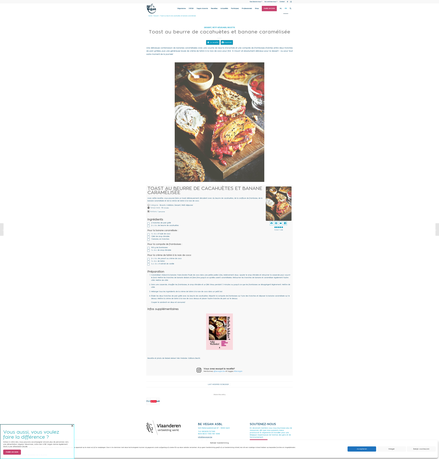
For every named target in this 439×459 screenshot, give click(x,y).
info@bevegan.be (205, 437)
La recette (213, 42)
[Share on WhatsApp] (149, 401)
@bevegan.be (219, 371)
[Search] (290, 9)
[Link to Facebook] (287, 1)
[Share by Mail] (159, 401)
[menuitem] (256, 1)
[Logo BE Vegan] (151, 9)
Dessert (207, 27)
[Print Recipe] (271, 223)
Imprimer (228, 42)
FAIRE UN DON (12, 452)
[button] (276, 223)
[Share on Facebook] (285, 223)
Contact (282, 1)
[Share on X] (148, 401)
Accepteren (362, 449)
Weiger (391, 449)
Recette (231, 27)
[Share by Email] (280, 223)
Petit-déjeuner (219, 27)
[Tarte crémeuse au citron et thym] (2, 229)
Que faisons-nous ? (256, 1)
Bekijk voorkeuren (421, 449)
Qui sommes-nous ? (270, 1)
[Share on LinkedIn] (157, 401)
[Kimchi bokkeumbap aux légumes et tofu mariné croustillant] (437, 229)
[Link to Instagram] (291, 1)
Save (154, 401)
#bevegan (238, 371)
